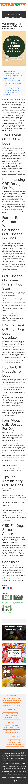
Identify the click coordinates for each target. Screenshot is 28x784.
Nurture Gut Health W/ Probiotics (11, 727)
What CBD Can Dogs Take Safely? (7, 613)
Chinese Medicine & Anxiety (11, 717)
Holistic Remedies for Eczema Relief (11, 729)
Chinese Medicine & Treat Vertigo (11, 715)
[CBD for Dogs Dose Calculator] (7, 597)
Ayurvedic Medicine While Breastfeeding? (11, 700)
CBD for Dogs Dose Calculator (6, 602)
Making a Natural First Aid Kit (11, 732)
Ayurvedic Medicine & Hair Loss (11, 703)
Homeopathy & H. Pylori (15, 742)
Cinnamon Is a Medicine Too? (11, 725)
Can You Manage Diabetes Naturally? (11, 698)
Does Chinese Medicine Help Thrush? (11, 719)
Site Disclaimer (15, 779)
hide (14, 71)
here (22, 774)
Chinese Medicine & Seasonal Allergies (11, 713)
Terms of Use (8, 779)
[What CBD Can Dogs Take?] (18, 597)
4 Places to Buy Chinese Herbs (10, 712)
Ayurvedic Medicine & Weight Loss (11, 702)
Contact (20, 779)
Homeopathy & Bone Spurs (14, 739)
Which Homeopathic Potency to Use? (15, 746)
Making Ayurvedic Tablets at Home (11, 705)
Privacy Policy (22, 777)
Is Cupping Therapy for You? (11, 730)
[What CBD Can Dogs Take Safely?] (7, 608)
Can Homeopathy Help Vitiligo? (15, 741)
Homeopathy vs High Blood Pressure (15, 744)
